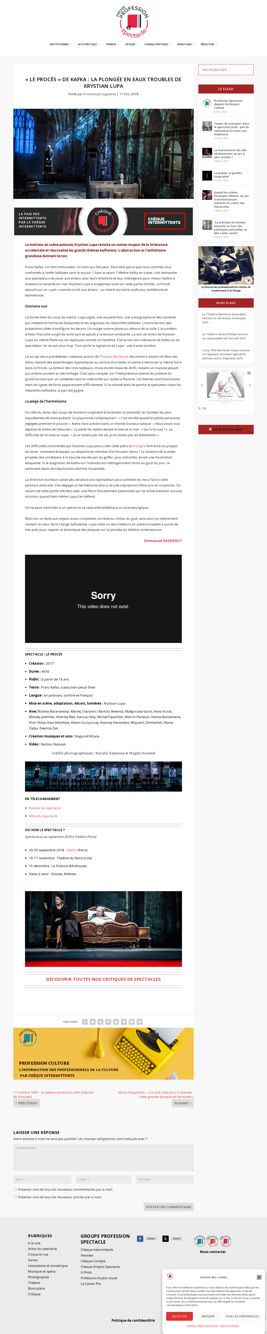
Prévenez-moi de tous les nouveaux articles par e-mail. (60, 1197)
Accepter (179, 1316)
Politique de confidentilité (133, 1320)
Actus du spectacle (42, 1248)
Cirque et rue (38, 1254)
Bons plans (184, 44)
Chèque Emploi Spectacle (100, 1266)
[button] (259, 1277)
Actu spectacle (87, 44)
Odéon (71, 850)
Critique (130, 44)
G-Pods (86, 1272)
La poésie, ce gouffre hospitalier (228, 174)
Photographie (38, 1277)
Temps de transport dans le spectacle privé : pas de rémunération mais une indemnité (231, 129)
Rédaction (207, 44)
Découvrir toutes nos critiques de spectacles (103, 979)
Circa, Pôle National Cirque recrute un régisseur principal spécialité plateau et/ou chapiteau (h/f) (226, 354)
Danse (33, 1260)
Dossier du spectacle (45, 808)
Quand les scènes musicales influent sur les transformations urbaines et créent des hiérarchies (231, 200)
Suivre (151, 1238)
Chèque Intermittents (97, 1249)
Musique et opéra (42, 1271)
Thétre (34, 1282)
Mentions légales (229, 1325)
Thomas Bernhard (114, 356)
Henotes (87, 1255)
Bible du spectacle (43, 816)
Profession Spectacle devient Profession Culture (228, 104)
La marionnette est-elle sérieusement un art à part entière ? (230, 153)
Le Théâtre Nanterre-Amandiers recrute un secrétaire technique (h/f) (224, 318)
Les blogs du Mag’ (228, 429)
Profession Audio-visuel (99, 1278)
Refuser (208, 1316)
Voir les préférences (242, 1316)
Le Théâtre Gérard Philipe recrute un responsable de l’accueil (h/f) (225, 336)
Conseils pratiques (156, 44)
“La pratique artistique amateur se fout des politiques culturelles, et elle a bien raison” (230, 227)
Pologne (139, 446)
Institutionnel (59, 44)
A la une (34, 1243)
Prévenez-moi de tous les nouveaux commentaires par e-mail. (65, 1189)
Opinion (111, 44)
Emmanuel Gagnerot (100, 94)
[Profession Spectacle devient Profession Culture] (207, 103)
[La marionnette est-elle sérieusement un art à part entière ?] (207, 153)
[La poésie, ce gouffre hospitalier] (207, 176)
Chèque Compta (93, 1261)
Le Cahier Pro (91, 1283)
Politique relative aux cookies (202, 1325)
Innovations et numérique (48, 1265)
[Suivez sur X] (165, 1239)
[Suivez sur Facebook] (140, 1239)
